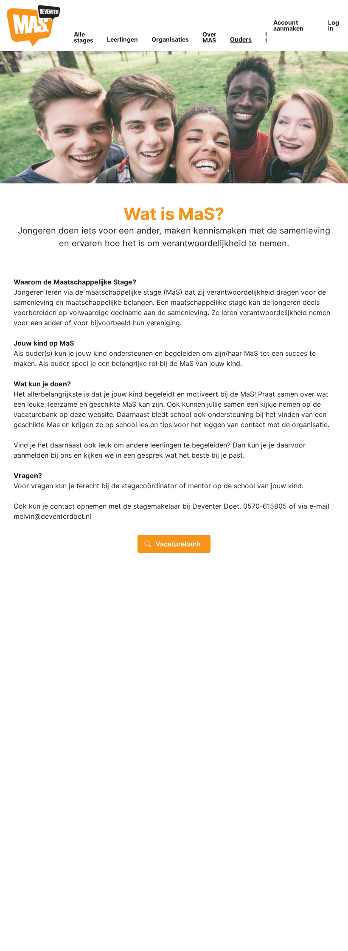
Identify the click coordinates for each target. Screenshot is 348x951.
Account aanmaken (288, 25)
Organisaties (170, 39)
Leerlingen (122, 39)
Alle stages (83, 37)
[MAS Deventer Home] (33, 25)
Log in (333, 25)
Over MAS (209, 37)
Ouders (241, 39)
